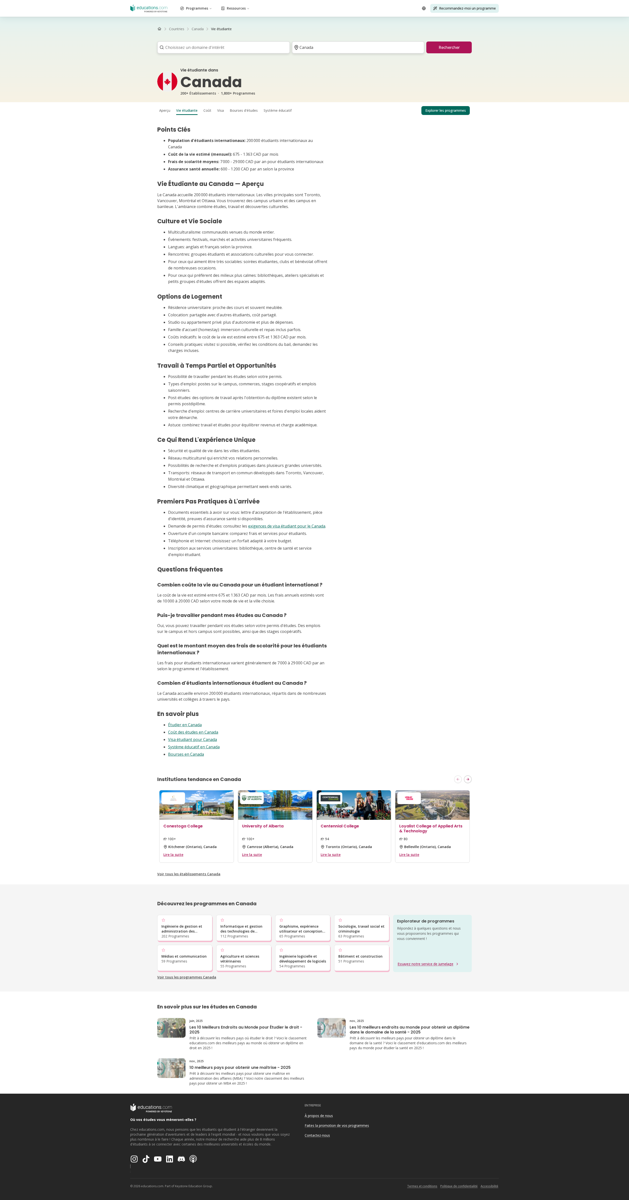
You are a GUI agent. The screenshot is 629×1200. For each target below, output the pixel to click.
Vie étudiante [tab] (187, 110)
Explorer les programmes (445, 110)
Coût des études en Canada (193, 732)
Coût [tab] (207, 110)
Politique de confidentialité (459, 1186)
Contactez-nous (317, 1135)
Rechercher (449, 47)
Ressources (236, 8)
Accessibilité (489, 1186)
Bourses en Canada (186, 754)
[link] (221, 29)
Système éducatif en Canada (194, 747)
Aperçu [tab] (164, 110)
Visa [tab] (220, 110)
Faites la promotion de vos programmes (337, 1125)
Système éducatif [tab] (278, 110)
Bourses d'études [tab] (244, 110)
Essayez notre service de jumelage (425, 964)
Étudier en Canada (185, 724)
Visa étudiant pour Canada (192, 739)
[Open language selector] (423, 8)
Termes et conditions (422, 1186)
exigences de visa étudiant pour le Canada (286, 526)
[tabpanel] (314, 442)
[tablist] (314, 110)
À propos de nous (319, 1115)
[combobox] (222, 47)
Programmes (197, 8)
